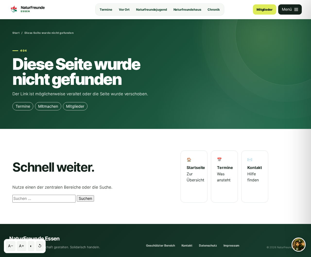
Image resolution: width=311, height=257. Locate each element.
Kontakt (186, 245)
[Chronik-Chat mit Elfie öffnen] (299, 245)
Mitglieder (265, 9)
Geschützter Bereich (160, 245)
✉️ (254, 170)
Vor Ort (124, 9)
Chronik (213, 9)
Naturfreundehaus (187, 9)
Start (15, 33)
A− (10, 245)
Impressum (231, 245)
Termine (106, 9)
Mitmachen (48, 106)
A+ (21, 245)
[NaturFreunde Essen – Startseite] (37, 9)
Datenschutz (208, 245)
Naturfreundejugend (151, 9)
